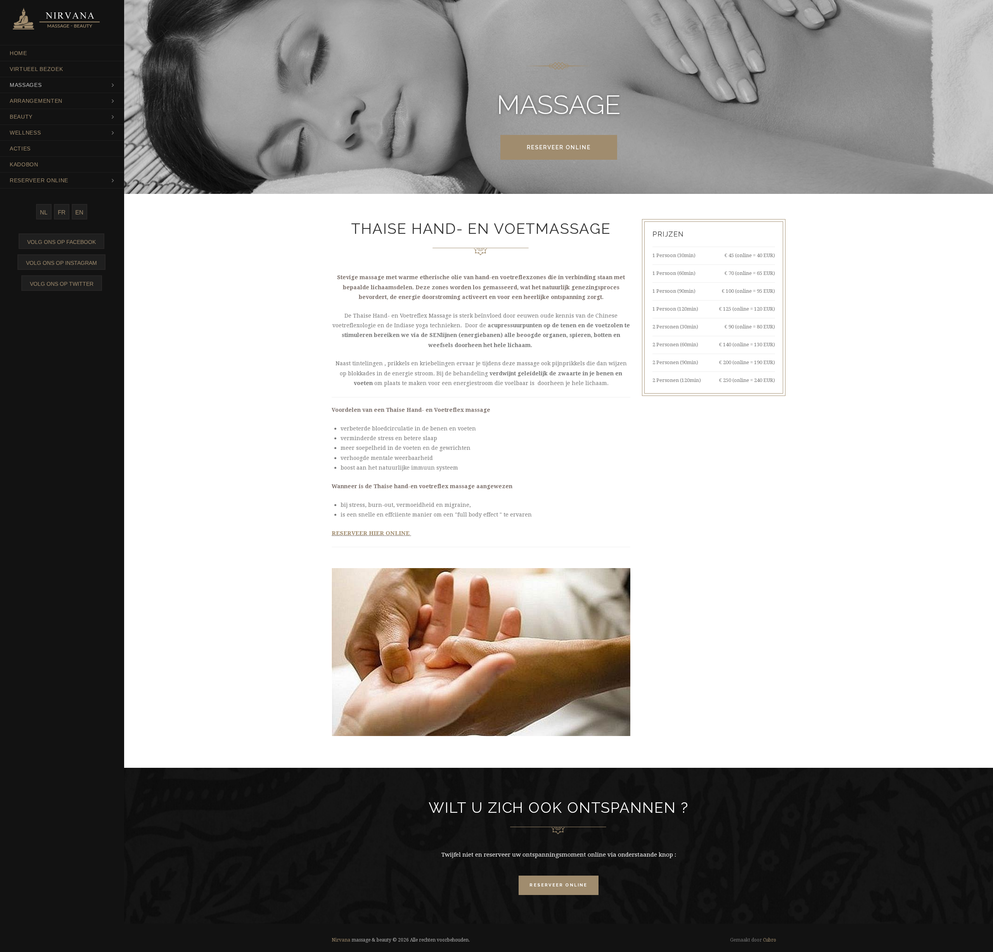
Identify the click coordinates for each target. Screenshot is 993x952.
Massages (26, 85)
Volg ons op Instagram (61, 263)
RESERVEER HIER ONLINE (371, 533)
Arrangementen (36, 101)
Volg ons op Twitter (61, 284)
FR (62, 212)
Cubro (769, 940)
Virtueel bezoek (36, 69)
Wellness (25, 133)
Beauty (21, 117)
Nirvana (341, 940)
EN (79, 212)
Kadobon (24, 164)
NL (43, 212)
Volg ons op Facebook (61, 242)
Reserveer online (39, 180)
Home (18, 53)
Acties (20, 148)
